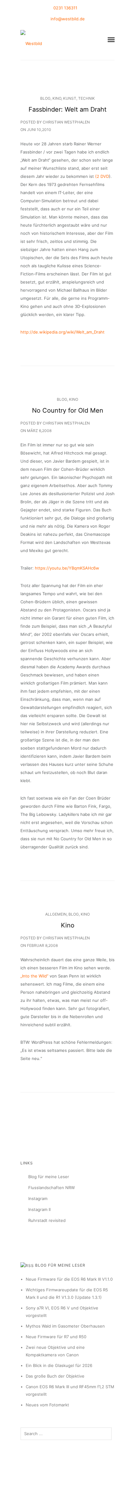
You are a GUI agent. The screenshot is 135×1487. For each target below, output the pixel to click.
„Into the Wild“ (34, 975)
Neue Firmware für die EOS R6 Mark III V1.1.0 (69, 1279)
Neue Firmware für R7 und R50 (56, 1336)
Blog (45, 98)
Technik (86, 98)
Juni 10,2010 (39, 129)
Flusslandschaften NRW (51, 1187)
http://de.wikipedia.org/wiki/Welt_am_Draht (62, 331)
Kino (56, 98)
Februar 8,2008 (42, 945)
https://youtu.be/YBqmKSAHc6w (67, 567)
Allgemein (56, 914)
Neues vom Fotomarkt (47, 1404)
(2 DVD (102, 176)
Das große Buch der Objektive (55, 1376)
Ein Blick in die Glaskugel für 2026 (59, 1365)
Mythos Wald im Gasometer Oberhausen (65, 1326)
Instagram (37, 1198)
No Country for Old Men (67, 410)
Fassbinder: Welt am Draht (67, 109)
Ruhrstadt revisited (47, 1220)
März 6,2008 (39, 430)
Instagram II (39, 1209)
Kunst (69, 98)
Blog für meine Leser (48, 1176)
